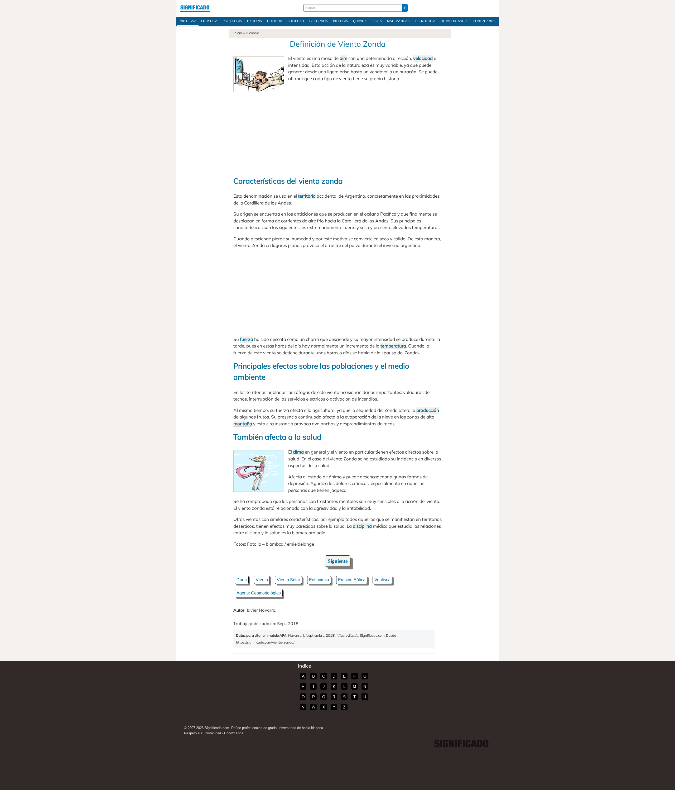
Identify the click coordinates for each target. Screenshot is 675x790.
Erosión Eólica (351, 580)
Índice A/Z (188, 21)
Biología (340, 21)
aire (343, 58)
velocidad (423, 58)
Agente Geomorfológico (259, 593)
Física (377, 21)
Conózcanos (484, 21)
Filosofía (209, 21)
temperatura (393, 346)
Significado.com (195, 8)
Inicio (237, 33)
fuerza (246, 339)
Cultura (274, 21)
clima (298, 452)
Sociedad (295, 21)
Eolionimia (319, 580)
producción (427, 410)
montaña (242, 423)
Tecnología (425, 21)
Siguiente (338, 561)
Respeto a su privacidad (202, 733)
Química (360, 21)
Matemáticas (398, 21)
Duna (242, 580)
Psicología (232, 21)
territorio (307, 196)
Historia (254, 21)
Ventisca (382, 580)
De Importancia (454, 21)
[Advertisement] (337, 132)
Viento (262, 580)
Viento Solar (288, 580)
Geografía (318, 21)
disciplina (362, 526)
